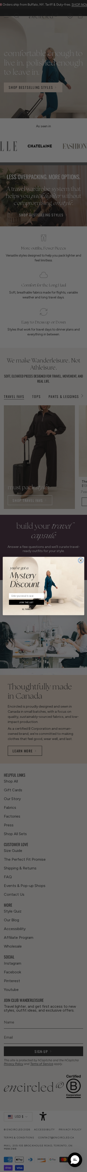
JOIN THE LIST (26, 602)
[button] (75, 1160)
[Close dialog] (80, 560)
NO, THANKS (26, 609)
